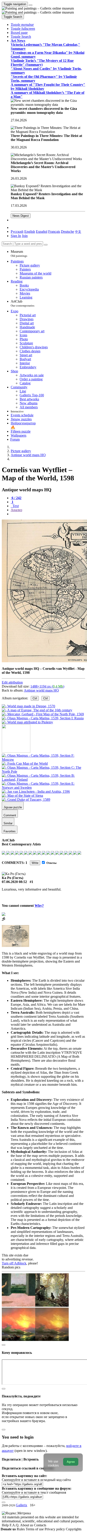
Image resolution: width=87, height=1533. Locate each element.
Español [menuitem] (41, 231)
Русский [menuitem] (17, 231)
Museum (19, 253)
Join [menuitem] (25, 236)
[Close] (46, 244)
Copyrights (73, 1529)
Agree (71, 1461)
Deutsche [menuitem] (67, 231)
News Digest (20, 215)
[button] (22, 24)
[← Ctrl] (27, 722)
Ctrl (35, 698)
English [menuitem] (29, 231)
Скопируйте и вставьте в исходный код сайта (36, 1480)
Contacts (40, 1525)
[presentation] (48, 514)
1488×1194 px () (47, 686)
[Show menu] (30, 5)
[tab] (16, 498)
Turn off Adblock (14, 1263)
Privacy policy (55, 1529)
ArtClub (22, 303)
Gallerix (21, 1505)
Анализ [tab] (16, 510)
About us (27, 1525)
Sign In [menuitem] (16, 236)
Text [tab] (15, 506)
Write (35, 863)
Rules (21, 1529)
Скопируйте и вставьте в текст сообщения (34, 1492)
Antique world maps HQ (41, 690)
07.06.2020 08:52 (14, 882)
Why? (39, 905)
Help (6, 1525)
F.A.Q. (15, 1525)
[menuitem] (78, 231)
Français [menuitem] (54, 231)
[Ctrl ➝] (43, 759)
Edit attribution (12, 682)
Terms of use (35, 1529)
